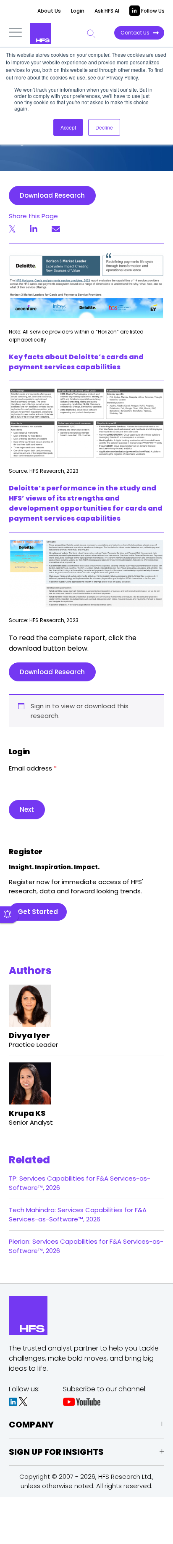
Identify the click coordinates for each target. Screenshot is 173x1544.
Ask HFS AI (106, 10)
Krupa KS (27, 1113)
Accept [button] (68, 127)
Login (77, 10)
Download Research (52, 195)
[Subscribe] (9, 914)
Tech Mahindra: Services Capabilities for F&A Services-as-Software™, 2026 (78, 1214)
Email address (33, 768)
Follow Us (152, 10)
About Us (49, 10)
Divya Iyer (29, 1035)
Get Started (38, 911)
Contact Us (135, 32)
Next (27, 809)
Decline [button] (104, 127)
